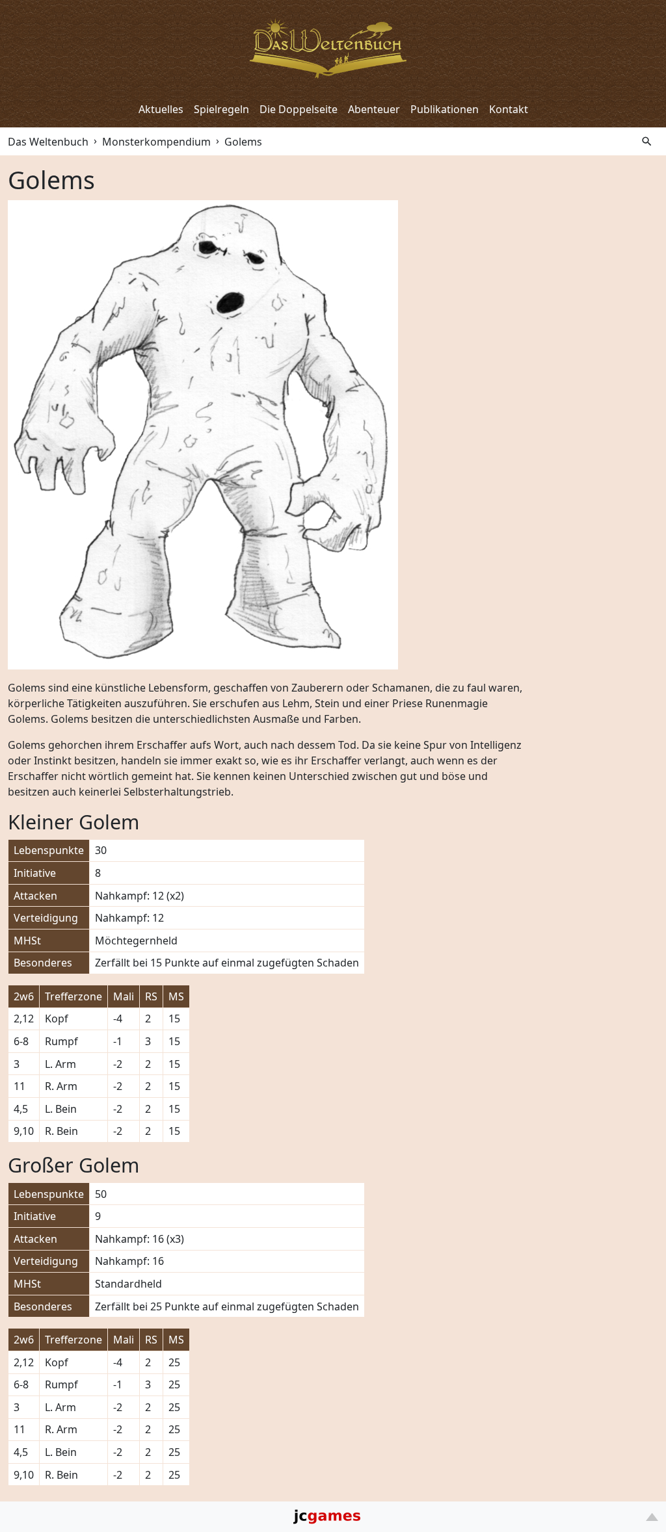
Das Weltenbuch (48, 142)
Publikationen (444, 109)
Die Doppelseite (299, 109)
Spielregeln (221, 109)
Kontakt (508, 109)
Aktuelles (161, 109)
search (647, 141)
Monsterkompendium (156, 142)
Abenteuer (374, 109)
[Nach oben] (652, 1517)
